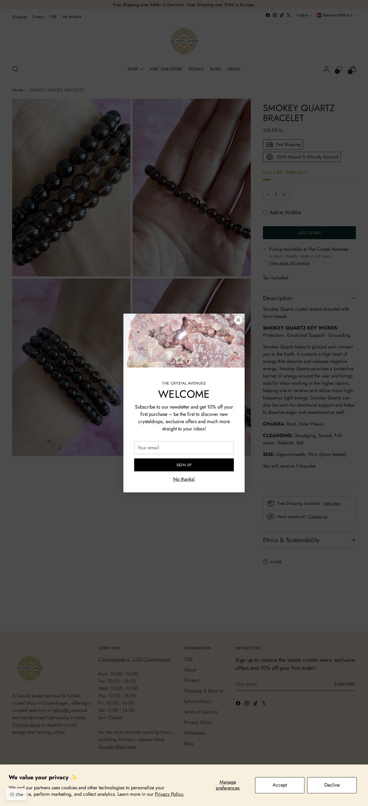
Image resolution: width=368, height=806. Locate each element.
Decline (332, 784)
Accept (280, 784)
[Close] (238, 320)
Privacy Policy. (169, 794)
